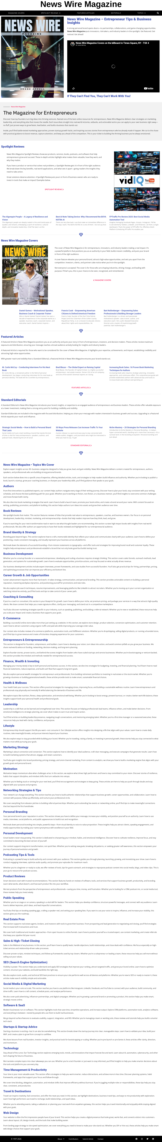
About (60, 1139)
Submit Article (88, 1139)
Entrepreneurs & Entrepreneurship (25, 639)
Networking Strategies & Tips (22, 790)
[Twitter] (147, 1139)
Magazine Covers (16, 13)
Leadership (10, 704)
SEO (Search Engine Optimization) (25, 962)
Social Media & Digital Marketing (24, 983)
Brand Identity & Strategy (19, 532)
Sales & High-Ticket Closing (21, 940)
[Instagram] (142, 1139)
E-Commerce (11, 618)
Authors (8, 486)
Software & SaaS (14, 1005)
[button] (158, 13)
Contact (100, 1139)
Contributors (73, 1139)
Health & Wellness (15, 682)
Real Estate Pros (14, 919)
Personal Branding (15, 811)
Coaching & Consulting (18, 596)
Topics (140, 13)
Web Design (11, 1112)
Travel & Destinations (17, 1091)
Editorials (116, 13)
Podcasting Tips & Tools (18, 854)
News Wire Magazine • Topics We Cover (28, 464)
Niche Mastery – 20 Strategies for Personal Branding (132, 427)
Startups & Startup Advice (20, 1026)
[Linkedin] (153, 1139)
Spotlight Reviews (49, 13)
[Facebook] (136, 1139)
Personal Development (18, 833)
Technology (11, 1048)
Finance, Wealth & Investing (21, 661)
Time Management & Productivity (25, 1069)
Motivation (10, 768)
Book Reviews (12, 510)
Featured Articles (85, 13)
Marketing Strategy (15, 747)
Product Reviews (14, 876)
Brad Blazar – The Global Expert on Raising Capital (78, 367)
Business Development (18, 553)
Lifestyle (8, 725)
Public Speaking (13, 897)
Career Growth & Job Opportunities (26, 575)
